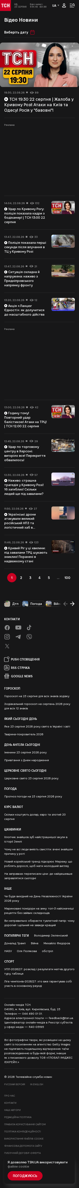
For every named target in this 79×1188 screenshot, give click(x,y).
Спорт (9, 961)
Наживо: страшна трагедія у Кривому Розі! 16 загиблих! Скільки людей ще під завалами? (24, 487)
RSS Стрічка (20, 667)
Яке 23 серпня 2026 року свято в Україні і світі (37, 726)
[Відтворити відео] (39, 65)
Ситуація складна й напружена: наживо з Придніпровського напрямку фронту (22, 278)
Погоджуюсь (25, 1175)
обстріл (47, 951)
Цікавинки (12, 829)
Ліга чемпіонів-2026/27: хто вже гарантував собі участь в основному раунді (38, 983)
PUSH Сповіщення (25, 659)
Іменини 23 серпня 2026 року (25, 752)
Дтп (15, 603)
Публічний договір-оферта (22, 1153)
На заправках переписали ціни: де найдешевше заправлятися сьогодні (38, 876)
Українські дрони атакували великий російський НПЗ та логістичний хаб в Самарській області (20, 523)
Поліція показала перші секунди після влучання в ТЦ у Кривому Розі (25, 247)
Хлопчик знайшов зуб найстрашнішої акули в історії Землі (35, 839)
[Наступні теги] (72, 604)
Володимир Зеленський (51, 935)
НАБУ (8, 951)
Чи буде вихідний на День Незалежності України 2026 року (38, 898)
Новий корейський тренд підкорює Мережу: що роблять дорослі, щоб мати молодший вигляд (38, 864)
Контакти (12, 619)
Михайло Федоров (56, 943)
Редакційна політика (17, 1117)
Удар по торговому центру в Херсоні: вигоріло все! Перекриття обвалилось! (25, 453)
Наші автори (12, 1110)
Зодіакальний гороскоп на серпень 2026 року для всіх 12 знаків (37, 706)
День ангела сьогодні (22, 744)
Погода (36, 603)
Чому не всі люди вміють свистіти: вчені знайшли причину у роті (38, 851)
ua (54, 5)
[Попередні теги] (65, 604)
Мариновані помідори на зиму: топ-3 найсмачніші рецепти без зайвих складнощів (39, 911)
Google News (22, 676)
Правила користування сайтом (25, 1124)
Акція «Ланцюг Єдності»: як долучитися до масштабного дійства (24, 310)
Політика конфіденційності (22, 1131)
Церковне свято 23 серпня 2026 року (31, 778)
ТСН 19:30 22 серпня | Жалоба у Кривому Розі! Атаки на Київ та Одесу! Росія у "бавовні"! (39, 104)
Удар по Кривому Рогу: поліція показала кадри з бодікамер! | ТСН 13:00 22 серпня (24, 215)
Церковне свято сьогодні (25, 770)
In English (36, 1084)
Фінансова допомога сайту (23, 1145)
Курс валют (13, 806)
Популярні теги (16, 935)
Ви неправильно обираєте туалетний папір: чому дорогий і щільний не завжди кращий (39, 923)
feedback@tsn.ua (61, 1018)
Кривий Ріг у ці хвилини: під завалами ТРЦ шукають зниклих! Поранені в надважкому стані (25, 554)
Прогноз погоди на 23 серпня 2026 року (33, 796)
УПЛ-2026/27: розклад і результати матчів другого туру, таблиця (39, 971)
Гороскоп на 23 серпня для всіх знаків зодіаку (36, 696)
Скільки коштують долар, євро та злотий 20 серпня (35, 817)
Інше (8, 888)
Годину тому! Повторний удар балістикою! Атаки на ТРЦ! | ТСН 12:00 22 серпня (25, 419)
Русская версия (14, 1084)
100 (67, 577)
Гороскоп (12, 688)
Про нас (9, 1095)
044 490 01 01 (32, 1013)
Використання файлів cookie (24, 1138)
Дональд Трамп (15, 943)
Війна (58, 603)
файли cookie (18, 1166)
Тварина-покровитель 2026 (23, 734)
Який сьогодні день (20, 718)
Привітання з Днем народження (26, 760)
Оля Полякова (27, 951)
